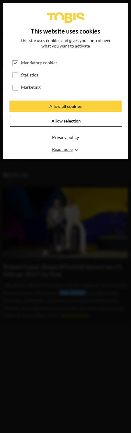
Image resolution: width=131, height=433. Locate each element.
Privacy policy (65, 137)
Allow (65, 106)
